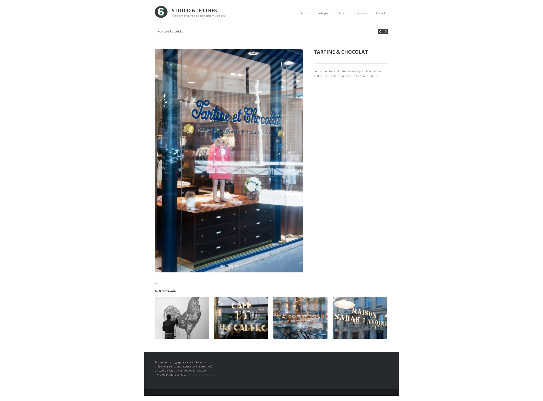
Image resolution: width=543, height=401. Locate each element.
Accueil (305, 13)
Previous (287, 57)
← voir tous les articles (169, 31)
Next (294, 57)
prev (385, 31)
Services (343, 13)
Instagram (324, 13)
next (380, 31)
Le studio (362, 13)
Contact (380, 13)
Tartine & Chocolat (341, 51)
